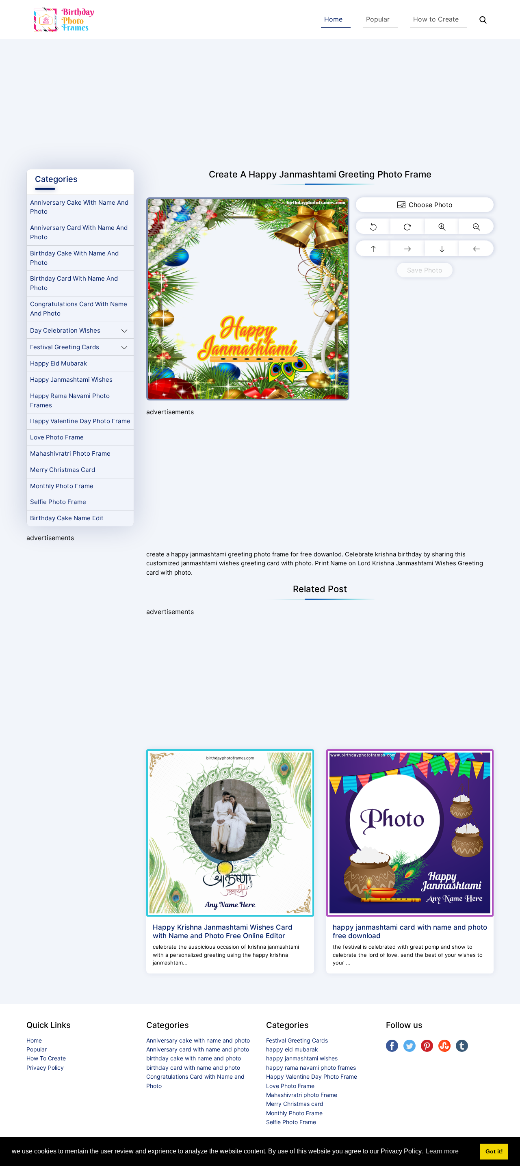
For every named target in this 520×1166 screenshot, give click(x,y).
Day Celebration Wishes (65, 330)
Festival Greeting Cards (64, 347)
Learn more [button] (442, 1151)
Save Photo (424, 270)
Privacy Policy (45, 1067)
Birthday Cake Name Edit (67, 518)
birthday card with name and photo (74, 283)
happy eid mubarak (58, 363)
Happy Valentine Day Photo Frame (80, 421)
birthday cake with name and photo (74, 257)
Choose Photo (431, 205)
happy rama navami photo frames (70, 400)
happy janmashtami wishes (71, 379)
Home (333, 19)
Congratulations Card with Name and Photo (78, 308)
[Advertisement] (260, 100)
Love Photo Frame (57, 437)
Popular (378, 19)
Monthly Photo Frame (61, 486)
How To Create (46, 1058)
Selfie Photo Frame (58, 502)
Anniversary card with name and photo (79, 232)
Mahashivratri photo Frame (70, 453)
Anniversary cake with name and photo (79, 207)
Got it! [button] (494, 1151)
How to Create (436, 19)
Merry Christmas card (62, 470)
